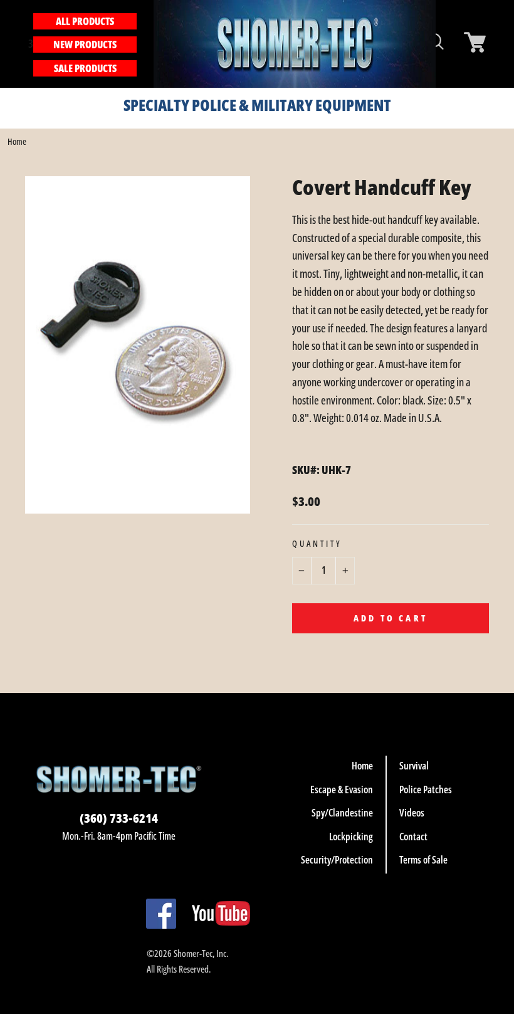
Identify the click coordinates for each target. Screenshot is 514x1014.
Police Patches (425, 789)
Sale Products (85, 68)
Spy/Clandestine (342, 813)
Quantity (317, 543)
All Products (85, 21)
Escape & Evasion (341, 789)
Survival (414, 766)
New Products (85, 44)
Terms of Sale (423, 860)
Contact (413, 836)
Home (17, 141)
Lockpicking (351, 836)
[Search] (144, 43)
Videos (411, 813)
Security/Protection (337, 860)
